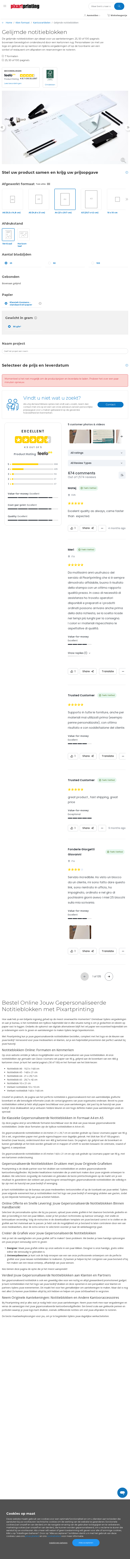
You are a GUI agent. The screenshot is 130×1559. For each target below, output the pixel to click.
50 (54, 263)
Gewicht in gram (19, 318)
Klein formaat (23, 22)
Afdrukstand (12, 223)
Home (9, 22)
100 (98, 263)
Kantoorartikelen (41, 22)
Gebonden (10, 277)
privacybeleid (32, 1536)
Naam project (13, 343)
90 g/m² (17, 326)
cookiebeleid (54, 1536)
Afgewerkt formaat (18, 184)
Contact (110, 404)
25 (11, 263)
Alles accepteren (86, 1542)
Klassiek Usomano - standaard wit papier (21, 303)
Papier (7, 295)
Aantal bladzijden (16, 254)
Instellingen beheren (58, 1542)
